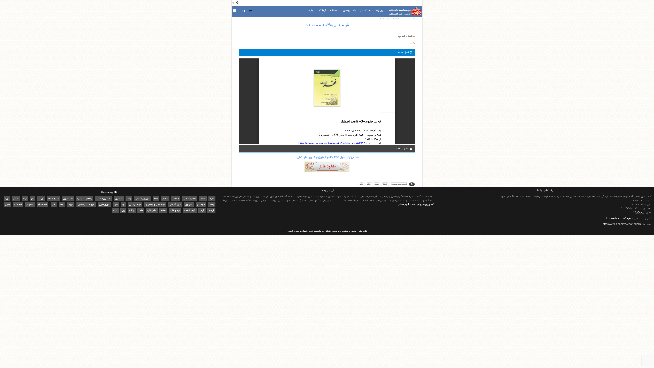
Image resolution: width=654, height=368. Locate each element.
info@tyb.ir (639, 213)
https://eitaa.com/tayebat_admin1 (622, 224)
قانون (7, 204)
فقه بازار (30, 204)
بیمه (25, 199)
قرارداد (211, 210)
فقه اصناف (42, 204)
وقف (141, 210)
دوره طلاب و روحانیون (155, 204)
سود (116, 204)
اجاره (212, 199)
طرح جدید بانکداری (86, 204)
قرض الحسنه (189, 210)
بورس (41, 199)
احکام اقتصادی (190, 199)
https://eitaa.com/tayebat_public (624, 219)
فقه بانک (18, 204)
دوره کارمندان (135, 204)
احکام (203, 199)
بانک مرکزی (68, 199)
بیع (32, 199)
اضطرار (385, 184)
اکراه (156, 199)
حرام (369, 184)
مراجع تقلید (175, 210)
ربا (123, 204)
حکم (361, 184)
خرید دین (201, 204)
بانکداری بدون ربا (84, 199)
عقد (61, 204)
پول (123, 210)
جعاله (212, 204)
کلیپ (115, 210)
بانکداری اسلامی (103, 199)
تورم (6, 199)
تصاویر (15, 199)
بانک (129, 199)
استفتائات (334, 11)
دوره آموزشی (175, 204)
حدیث (377, 184)
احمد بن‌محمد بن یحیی (399, 184)
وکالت (131, 210)
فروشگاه (322, 11)
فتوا (53, 204)
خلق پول (188, 204)
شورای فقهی (104, 204)
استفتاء (176, 199)
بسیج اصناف (53, 199)
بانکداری (118, 199)
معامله (163, 210)
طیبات (70, 204)
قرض (202, 210)
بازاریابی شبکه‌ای (142, 199)
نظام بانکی (151, 210)
